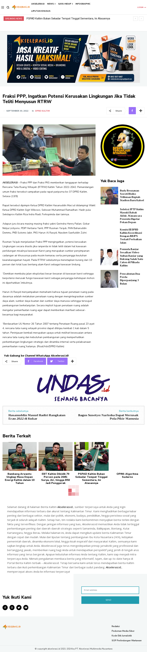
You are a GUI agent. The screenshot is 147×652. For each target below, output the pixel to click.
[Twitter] (19, 607)
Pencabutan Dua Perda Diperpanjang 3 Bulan (130, 279)
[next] (141, 18)
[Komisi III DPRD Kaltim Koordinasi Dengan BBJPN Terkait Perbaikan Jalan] (109, 236)
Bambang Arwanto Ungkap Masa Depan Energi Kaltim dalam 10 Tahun (19, 478)
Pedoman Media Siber (123, 631)
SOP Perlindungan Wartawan (127, 640)
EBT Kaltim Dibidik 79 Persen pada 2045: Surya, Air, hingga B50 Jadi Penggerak (55, 478)
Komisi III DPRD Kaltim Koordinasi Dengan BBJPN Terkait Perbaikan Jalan (131, 236)
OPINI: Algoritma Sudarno (41, 18)
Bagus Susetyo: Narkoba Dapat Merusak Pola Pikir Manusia (108, 417)
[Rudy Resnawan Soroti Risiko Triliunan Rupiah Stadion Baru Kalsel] (109, 195)
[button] (8, 7)
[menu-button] (2, 7)
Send (108, 600)
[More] (140, 110)
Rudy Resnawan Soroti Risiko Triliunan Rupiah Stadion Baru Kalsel (132, 196)
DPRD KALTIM (42, 111)
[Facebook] (132, 110)
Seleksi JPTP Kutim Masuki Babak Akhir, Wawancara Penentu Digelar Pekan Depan (132, 216)
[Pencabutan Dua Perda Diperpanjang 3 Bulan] (109, 279)
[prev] (135, 18)
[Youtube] (26, 607)
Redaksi (116, 626)
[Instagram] (12, 607)
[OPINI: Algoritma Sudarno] (127, 456)
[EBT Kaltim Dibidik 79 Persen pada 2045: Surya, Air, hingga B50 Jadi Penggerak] (56, 456)
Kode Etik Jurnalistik (122, 635)
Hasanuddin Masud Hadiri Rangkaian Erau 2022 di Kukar (36, 417)
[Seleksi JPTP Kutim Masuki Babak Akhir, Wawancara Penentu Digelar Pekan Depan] (109, 216)
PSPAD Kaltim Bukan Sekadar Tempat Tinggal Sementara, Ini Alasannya (91, 478)
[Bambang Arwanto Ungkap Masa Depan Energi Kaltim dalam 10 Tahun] (20, 456)
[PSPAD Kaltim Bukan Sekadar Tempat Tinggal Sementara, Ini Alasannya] (91, 456)
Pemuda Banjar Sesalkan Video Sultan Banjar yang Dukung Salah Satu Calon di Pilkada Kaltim (131, 257)
